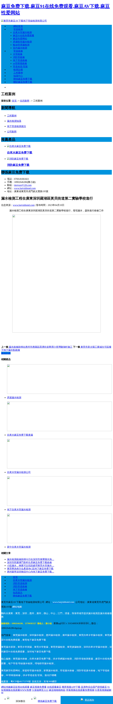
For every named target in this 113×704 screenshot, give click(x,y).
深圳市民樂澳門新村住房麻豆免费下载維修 (29, 562)
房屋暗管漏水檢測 (22, 41)
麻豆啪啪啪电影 (57, 690)
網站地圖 (6, 687)
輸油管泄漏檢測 (21, 45)
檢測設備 (18, 69)
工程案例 (18, 72)
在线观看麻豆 (54, 687)
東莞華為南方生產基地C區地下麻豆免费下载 (30, 568)
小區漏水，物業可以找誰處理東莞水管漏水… (30, 565)
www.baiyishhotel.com (25, 188)
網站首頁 (18, 26)
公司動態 (11, 131)
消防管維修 (19, 57)
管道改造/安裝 (20, 66)
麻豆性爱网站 (20, 38)
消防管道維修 (20, 586)
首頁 (14, 100)
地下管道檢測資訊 (16, 126)
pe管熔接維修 (20, 63)
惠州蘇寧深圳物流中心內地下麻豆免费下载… (30, 571)
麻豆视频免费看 (38, 687)
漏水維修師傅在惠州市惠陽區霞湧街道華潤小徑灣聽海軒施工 (40, 347)
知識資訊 (17, 592)
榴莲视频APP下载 (71, 687)
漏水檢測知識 (14, 121)
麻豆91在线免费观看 (23, 35)
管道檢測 (18, 29)
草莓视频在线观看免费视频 (80, 690)
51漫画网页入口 (40, 690)
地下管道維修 (20, 60)
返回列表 (6, 353)
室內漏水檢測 (20, 48)
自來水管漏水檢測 (22, 32)
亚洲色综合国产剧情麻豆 (94, 687)
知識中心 (18, 76)
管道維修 (18, 51)
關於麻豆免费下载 (22, 82)
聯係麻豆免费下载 (22, 79)
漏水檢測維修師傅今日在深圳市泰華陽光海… (30, 559)
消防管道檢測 (20, 583)
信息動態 (24, 100)
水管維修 (17, 54)
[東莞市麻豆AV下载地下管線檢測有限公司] (24, 20)
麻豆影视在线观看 (20, 687)
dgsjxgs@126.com (22, 185)
